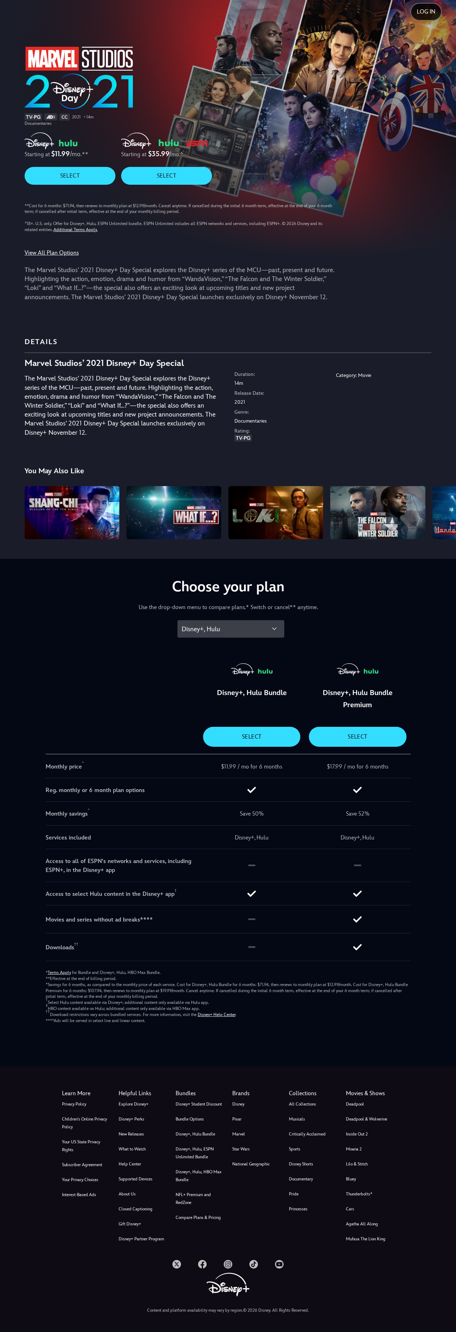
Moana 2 (354, 1149)
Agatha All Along (362, 1223)
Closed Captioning (135, 1208)
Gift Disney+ (130, 1223)
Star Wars (241, 1149)
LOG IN (426, 11)
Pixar (237, 1119)
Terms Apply (59, 972)
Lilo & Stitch (357, 1164)
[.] (176, 1264)
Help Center (130, 1164)
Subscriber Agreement (82, 1164)
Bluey (351, 1179)
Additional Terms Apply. (75, 229)
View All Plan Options (52, 252)
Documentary (301, 1179)
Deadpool (355, 1104)
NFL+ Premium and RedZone (193, 1198)
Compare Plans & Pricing (198, 1217)
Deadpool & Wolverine (366, 1119)
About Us (127, 1193)
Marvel (238, 1134)
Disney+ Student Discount (199, 1104)
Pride (294, 1193)
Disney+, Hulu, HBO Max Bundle (199, 1175)
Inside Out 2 (357, 1134)
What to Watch (132, 1149)
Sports (294, 1149)
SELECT (70, 175)
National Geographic (251, 1164)
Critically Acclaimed (307, 1134)
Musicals (297, 1119)
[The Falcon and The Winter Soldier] (377, 513)
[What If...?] (173, 513)
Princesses (298, 1208)
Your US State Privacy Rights (81, 1145)
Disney (238, 1104)
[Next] (442, 511)
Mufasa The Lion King (365, 1238)
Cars (350, 1208)
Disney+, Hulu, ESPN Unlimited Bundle (195, 1153)
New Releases (131, 1134)
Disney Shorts (301, 1164)
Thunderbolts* (359, 1193)
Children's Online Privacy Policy (84, 1123)
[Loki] (275, 513)
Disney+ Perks (131, 1119)
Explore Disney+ (134, 1104)
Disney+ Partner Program (141, 1238)
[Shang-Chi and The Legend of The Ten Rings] (72, 513)
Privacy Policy (74, 1104)
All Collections (302, 1104)
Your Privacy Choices (80, 1179)
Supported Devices (135, 1179)
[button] (143, 1093)
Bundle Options (190, 1119)
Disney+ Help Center (216, 1014)
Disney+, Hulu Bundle (195, 1134)
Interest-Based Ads (79, 1194)
